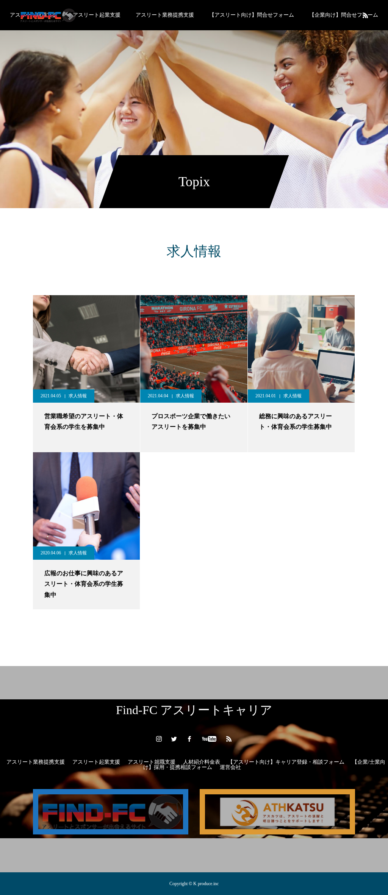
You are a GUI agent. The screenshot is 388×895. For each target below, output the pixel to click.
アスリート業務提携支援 (165, 15)
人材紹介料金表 (201, 762)
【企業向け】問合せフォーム (343, 15)
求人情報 (78, 395)
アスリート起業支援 (96, 15)
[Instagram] (159, 738)
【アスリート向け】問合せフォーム (251, 15)
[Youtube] (209, 738)
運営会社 (230, 767)
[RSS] (365, 15)
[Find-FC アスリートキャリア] (47, 15)
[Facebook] (189, 738)
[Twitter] (174, 738)
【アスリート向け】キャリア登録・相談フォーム (286, 762)
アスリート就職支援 (151, 762)
